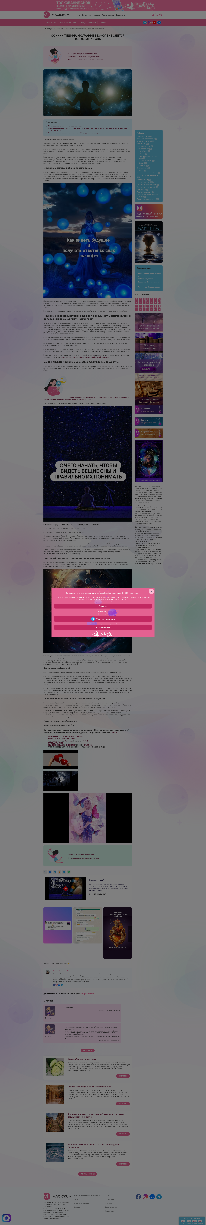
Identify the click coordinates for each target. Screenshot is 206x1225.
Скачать (103, 606)
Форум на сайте (103, 627)
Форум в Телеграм (105, 619)
